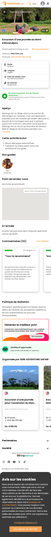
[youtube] (14, 461)
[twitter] (19, 461)
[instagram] (3, 461)
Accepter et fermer (26, 529)
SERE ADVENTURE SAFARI (21, 57)
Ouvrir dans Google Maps (35, 191)
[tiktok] (24, 461)
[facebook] (8, 461)
